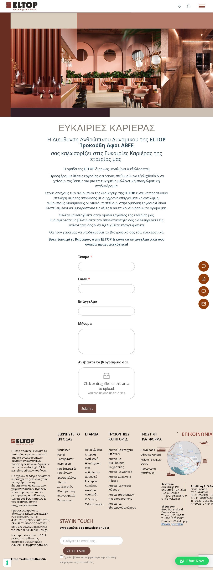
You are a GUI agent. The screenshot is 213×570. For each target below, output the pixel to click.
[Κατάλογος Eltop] (203, 279)
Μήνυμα (85, 324)
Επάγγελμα (87, 301)
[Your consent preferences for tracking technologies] (7, 563)
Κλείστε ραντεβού (172, 524)
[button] (192, 561)
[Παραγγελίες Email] (203, 304)
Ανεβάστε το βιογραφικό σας (103, 362)
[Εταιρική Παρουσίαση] (203, 291)
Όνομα (85, 257)
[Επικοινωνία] (203, 266)
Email (84, 279)
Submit (87, 408)
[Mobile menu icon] (202, 6)
